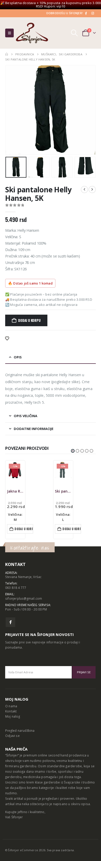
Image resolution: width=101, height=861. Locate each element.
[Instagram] (93, 13)
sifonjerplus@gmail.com (23, 598)
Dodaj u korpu (29, 320)
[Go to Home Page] (6, 54)
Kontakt (11, 711)
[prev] (84, 189)
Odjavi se (12, 736)
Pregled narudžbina (20, 730)
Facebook (10, 622)
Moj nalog (12, 716)
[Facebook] (86, 13)
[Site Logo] (32, 33)
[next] (92, 189)
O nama (11, 706)
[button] (9, 33)
